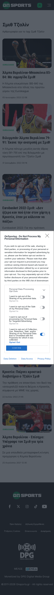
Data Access (27, 358)
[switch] (42, 297)
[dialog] (27, 297)
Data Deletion (10, 358)
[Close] (48, 236)
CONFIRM (16, 348)
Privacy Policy (44, 358)
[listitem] (27, 290)
